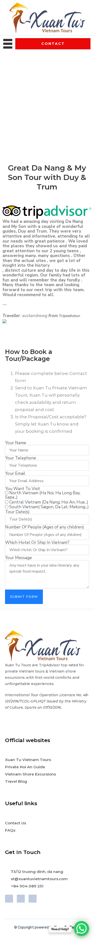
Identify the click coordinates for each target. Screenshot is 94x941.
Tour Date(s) (17, 512)
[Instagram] (33, 899)
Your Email (15, 473)
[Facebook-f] (9, 899)
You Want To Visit (22, 489)
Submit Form (24, 597)
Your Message (18, 558)
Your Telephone (20, 458)
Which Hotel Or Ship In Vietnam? (37, 542)
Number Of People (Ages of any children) (44, 527)
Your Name (15, 443)
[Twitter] (21, 899)
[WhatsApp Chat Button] (81, 928)
